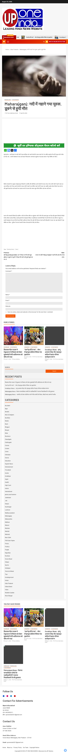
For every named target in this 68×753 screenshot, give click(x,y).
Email (7, 300)
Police (7, 543)
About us (9, 747)
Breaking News (10, 249)
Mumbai (7, 528)
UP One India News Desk (12, 113)
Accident (7, 405)
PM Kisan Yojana (10, 540)
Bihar (6, 433)
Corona (7, 445)
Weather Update (9, 592)
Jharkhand (8, 497)
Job (6, 500)
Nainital (7, 531)
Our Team (25, 747)
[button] (8, 42)
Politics (7, 546)
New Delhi (8, 537)
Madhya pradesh (10, 513)
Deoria (7, 458)
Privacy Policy (17, 747)
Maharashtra (8, 519)
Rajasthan (8, 553)
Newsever (42, 751)
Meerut (7, 525)
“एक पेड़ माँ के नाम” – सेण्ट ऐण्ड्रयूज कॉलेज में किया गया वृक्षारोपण (26, 37)
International (8, 491)
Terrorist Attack (9, 571)
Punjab (7, 550)
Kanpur (7, 504)
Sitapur (7, 562)
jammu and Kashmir (10, 494)
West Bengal (8, 596)
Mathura (7, 522)
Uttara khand (8, 586)
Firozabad (8, 470)
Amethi (7, 412)
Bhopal (7, 430)
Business (7, 436)
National (7, 534)
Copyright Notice (34, 747)
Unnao (7, 580)
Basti (6, 424)
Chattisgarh (8, 442)
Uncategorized (9, 577)
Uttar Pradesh (15, 99)
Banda (7, 421)
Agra (6, 408)
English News (9, 464)
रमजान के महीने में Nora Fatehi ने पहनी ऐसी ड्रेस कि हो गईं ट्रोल (49, 255)
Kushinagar (6, 347)
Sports (7, 565)
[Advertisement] (34, 131)
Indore (7, 488)
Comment (8, 271)
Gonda (7, 473)
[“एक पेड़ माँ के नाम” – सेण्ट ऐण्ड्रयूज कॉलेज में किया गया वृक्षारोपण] (34, 335)
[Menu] (8, 42)
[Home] (4, 42)
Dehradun (7, 454)
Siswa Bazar (8, 559)
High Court (8, 485)
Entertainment (9, 467)
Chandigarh (8, 439)
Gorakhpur (27, 347)
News (16, 249)
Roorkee (7, 556)
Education (8, 461)
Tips (6, 574)
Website (7, 306)
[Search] (44, 41)
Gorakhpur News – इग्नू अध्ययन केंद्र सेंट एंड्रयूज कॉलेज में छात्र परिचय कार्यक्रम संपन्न (27, 388)
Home (4, 747)
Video (6, 589)
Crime (6, 451)
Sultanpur (7, 568)
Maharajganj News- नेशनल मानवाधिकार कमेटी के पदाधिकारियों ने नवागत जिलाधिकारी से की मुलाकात (29, 391)
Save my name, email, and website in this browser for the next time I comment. (30, 312)
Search (7, 367)
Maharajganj (8, 99)
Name (7, 294)
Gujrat (6, 479)
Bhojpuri (7, 427)
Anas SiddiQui (16, 359)
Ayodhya (7, 418)
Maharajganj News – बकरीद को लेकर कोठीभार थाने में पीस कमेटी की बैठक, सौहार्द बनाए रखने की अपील (30, 394)
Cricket (7, 448)
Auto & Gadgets (9, 415)
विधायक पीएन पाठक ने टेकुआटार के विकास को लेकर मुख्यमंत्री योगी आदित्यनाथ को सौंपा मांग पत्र (28, 382)
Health (7, 482)
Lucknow (7, 510)
